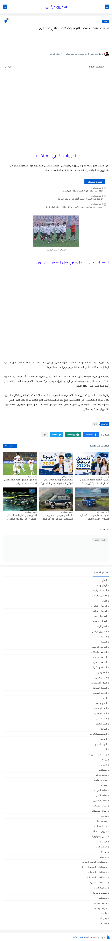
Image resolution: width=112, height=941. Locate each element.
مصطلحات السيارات (97, 872)
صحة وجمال (101, 821)
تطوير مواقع (101, 775)
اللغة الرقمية (101, 718)
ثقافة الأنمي (101, 795)
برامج (104, 759)
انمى (104, 749)
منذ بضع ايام (102, 477)
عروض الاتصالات (99, 831)
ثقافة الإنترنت (100, 790)
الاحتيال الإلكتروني (98, 606)
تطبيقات (103, 770)
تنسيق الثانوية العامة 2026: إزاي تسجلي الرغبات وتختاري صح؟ (94, 481)
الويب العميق (101, 744)
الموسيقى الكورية (98, 734)
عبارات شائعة (100, 826)
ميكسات (103, 898)
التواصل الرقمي (99, 647)
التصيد (104, 636)
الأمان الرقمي (100, 616)
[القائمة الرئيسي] (107, 7)
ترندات (104, 764)
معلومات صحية (100, 893)
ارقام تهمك (102, 585)
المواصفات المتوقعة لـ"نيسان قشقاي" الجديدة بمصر (94, 517)
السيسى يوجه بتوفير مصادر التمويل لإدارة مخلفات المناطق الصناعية (74, 207)
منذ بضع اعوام (96, 188)
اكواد (104, 600)
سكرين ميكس (56, 7)
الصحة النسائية (100, 688)
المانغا (104, 729)
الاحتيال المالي (100, 611)
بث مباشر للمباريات (98, 754)
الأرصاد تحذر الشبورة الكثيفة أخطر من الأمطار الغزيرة (80, 199)
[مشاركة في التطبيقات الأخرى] (44, 434)
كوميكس (103, 857)
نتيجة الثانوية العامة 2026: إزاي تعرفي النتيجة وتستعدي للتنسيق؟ (57, 481)
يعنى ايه (103, 918)
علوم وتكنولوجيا (99, 836)
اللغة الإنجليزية (100, 713)
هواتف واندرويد (100, 908)
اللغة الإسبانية (100, 708)
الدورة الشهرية (100, 677)
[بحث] (5, 7)
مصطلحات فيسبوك (98, 882)
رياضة (104, 816)
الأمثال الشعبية (100, 621)
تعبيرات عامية (100, 780)
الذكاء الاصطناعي (99, 682)
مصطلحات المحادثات (97, 877)
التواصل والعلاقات (98, 652)
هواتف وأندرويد (100, 903)
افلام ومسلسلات (99, 595)
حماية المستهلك (99, 811)
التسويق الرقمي (99, 631)
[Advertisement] (80, 40)
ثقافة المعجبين (100, 800)
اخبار (105, 21)
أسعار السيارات (100, 590)
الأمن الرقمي (101, 626)
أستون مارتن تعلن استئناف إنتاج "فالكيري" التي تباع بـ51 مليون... (22, 517)
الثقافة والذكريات (99, 667)
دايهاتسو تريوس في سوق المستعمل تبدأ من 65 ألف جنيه (58, 517)
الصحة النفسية (100, 693)
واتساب (103, 913)
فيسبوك (103, 841)
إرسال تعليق (99, 539)
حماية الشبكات (100, 805)
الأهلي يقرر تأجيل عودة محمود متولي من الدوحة (82, 191)
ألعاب (104, 698)
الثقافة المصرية (100, 662)
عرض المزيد (9, 446)
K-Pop (104, 923)
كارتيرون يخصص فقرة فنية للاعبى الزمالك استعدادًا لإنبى (20, 481)
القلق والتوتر (101, 703)
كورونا (104, 852)
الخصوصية (102, 672)
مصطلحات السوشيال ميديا (94, 867)
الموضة (103, 739)
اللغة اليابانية (101, 723)
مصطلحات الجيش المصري (94, 862)
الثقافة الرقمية (100, 657)
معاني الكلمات (100, 887)
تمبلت (104, 785)
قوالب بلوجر (101, 846)
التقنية (104, 641)
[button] (91, 434)
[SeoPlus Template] (108, 937)
